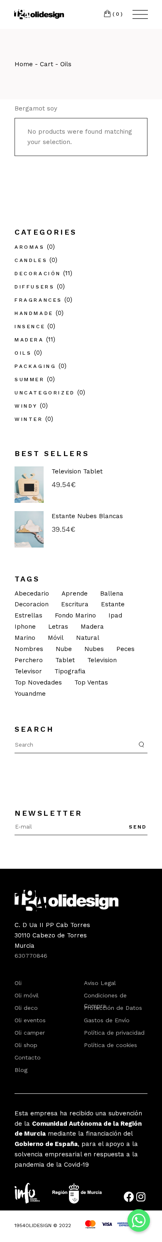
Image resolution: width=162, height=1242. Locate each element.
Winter (29, 419)
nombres (29, 649)
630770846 (31, 955)
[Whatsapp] (139, 1220)
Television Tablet (77, 471)
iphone (25, 626)
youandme (30, 693)
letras (58, 626)
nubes (94, 649)
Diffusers (34, 287)
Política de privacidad (114, 1032)
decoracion (32, 604)
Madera (29, 340)
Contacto (28, 1057)
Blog (21, 1070)
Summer (30, 379)
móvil (56, 637)
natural (87, 637)
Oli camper (30, 1032)
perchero (29, 660)
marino (25, 637)
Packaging (35, 366)
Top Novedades (38, 682)
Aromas (30, 247)
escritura (74, 604)
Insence (30, 326)
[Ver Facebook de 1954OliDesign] (130, 1198)
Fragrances (38, 300)
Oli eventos (30, 1020)
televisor (28, 671)
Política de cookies (110, 1045)
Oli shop (26, 1045)
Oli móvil (27, 995)
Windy (26, 406)
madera (92, 626)
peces (125, 649)
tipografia (70, 671)
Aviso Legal (100, 983)
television (102, 660)
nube (64, 649)
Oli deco (26, 1007)
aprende (74, 593)
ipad (115, 615)
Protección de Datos (113, 1007)
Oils (23, 353)
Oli (18, 983)
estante (113, 604)
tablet (65, 660)
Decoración (38, 273)
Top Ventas (91, 682)
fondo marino (75, 615)
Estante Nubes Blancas (87, 516)
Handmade (34, 313)
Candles (31, 260)
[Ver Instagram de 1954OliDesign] (141, 1198)
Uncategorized (45, 393)
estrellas (28, 615)
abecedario (32, 593)
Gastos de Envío (107, 1020)
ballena (111, 593)
